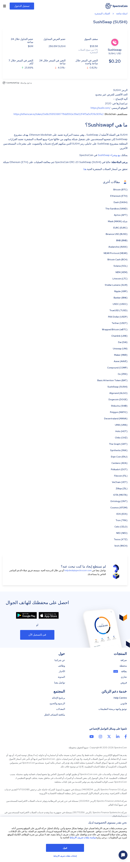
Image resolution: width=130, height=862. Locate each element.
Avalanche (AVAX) (117, 246)
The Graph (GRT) (118, 444)
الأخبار (62, 671)
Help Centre (120, 698)
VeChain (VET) (119, 482)
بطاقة (124, 671)
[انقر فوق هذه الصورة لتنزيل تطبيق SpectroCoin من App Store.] (49, 615)
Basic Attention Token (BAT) (112, 380)
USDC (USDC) (120, 304)
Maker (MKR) (120, 354)
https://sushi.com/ (100, 108)
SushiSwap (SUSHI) (117, 386)
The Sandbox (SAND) (116, 208)
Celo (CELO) (120, 526)
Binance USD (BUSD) (116, 234)
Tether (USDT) (119, 323)
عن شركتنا (60, 660)
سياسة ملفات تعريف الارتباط (83, 837)
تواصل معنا (59, 682)
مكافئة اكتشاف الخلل (54, 714)
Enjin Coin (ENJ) (119, 456)
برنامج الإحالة (58, 698)
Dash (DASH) (120, 202)
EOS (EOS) (122, 513)
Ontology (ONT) (118, 501)
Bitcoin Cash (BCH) (117, 259)
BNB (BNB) (121, 240)
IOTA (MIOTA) (120, 494)
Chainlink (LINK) (119, 335)
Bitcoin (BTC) (120, 189)
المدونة (61, 677)
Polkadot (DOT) (119, 469)
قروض (123, 682)
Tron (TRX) (121, 520)
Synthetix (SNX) (118, 450)
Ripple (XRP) (120, 291)
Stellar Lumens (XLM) (116, 285)
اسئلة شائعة (121, 13)
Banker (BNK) (120, 297)
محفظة (123, 666)
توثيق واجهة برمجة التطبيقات (112, 709)
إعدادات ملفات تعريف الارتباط (65, 856)
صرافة (123, 660)
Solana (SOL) (120, 265)
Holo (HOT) (121, 431)
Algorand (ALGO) (118, 393)
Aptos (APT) (120, 215)
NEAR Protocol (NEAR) (115, 253)
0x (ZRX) (122, 374)
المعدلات (60, 709)
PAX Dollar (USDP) (117, 316)
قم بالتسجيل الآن (37, 634)
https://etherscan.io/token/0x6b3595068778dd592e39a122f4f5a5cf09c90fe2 (59, 114)
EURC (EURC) (120, 227)
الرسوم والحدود (57, 703)
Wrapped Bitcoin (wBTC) (114, 329)
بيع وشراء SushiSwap (109, 155)
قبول (65, 847)
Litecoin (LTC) (120, 278)
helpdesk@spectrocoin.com (78, 570)
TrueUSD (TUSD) (118, 310)
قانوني (123, 703)
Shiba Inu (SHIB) (119, 405)
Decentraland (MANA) (115, 418)
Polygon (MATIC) (118, 412)
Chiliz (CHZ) (121, 437)
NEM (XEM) (121, 272)
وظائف (61, 666)
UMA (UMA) (121, 424)
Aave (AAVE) (120, 361)
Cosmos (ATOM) (118, 507)
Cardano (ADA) (119, 463)
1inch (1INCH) (120, 545)
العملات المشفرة (102, 13)
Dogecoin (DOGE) (118, 399)
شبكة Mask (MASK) (117, 221)
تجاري (124, 677)
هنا (85, 169)
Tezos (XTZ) (120, 539)
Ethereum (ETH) (118, 195)
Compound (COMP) (117, 367)
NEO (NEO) (121, 533)
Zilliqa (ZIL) (121, 488)
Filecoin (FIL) (120, 475)
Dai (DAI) (122, 342)
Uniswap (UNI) (120, 348)
